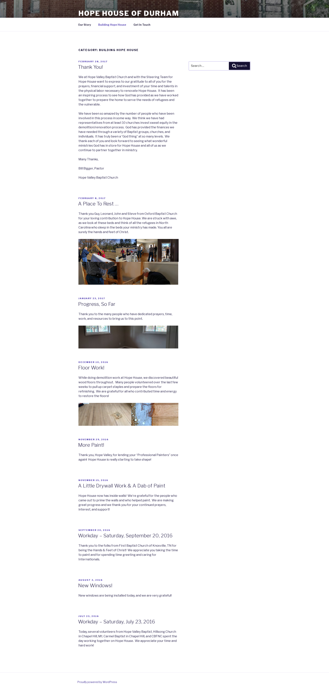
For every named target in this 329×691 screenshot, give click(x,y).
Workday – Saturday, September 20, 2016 (125, 535)
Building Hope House (112, 24)
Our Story (84, 24)
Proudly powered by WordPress (97, 682)
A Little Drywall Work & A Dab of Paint (121, 486)
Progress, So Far (96, 304)
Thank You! (90, 67)
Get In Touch (141, 24)
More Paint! (91, 445)
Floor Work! (91, 368)
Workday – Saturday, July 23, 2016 (116, 622)
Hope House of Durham (128, 13)
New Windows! (95, 585)
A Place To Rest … (98, 204)
